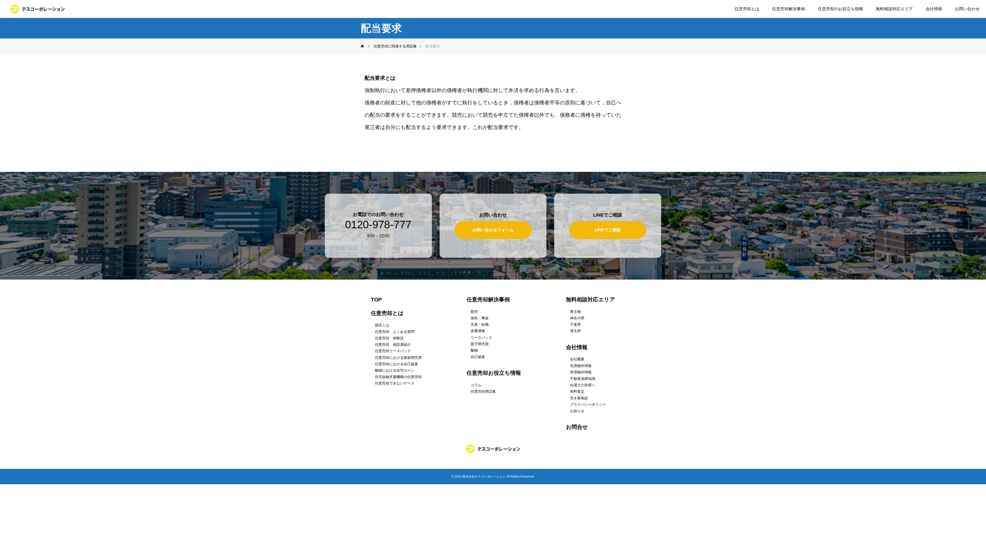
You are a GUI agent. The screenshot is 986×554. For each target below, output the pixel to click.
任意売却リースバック (393, 351)
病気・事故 (480, 318)
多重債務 (478, 331)
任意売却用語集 (483, 391)
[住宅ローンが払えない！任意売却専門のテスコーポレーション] (37, 9)
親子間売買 (480, 344)
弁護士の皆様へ (582, 385)
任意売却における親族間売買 (398, 357)
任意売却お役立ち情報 (494, 373)
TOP (376, 299)
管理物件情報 (581, 372)
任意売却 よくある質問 (394, 332)
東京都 (575, 312)
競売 (474, 312)
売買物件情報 (581, 366)
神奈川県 (577, 318)
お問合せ (577, 427)
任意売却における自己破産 (396, 364)
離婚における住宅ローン (394, 370)
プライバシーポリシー (588, 404)
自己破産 (478, 357)
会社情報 (934, 9)
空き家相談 (579, 398)
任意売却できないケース (394, 383)
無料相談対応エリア (894, 9)
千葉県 (575, 324)
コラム (476, 385)
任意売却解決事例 (788, 9)
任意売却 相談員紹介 (393, 344)
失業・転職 (480, 324)
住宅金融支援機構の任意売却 (398, 377)
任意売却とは (747, 9)
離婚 (474, 350)
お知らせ (577, 411)
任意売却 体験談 (389, 338)
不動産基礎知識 (582, 379)
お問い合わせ (967, 9)
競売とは (382, 325)
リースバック (481, 337)
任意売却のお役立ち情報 (840, 9)
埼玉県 (575, 331)
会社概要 (577, 359)
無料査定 (577, 391)
